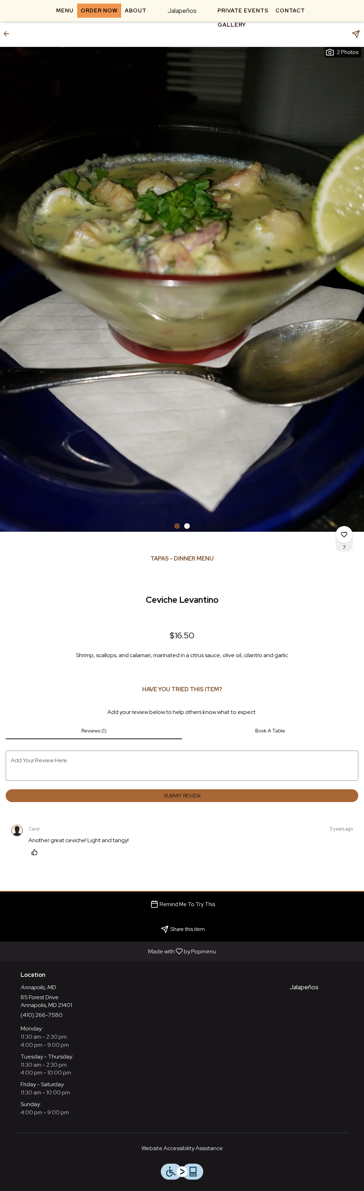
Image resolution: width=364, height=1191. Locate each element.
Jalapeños (301, 990)
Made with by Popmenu (110, 951)
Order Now (99, 10)
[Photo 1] (177, 526)
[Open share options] (356, 34)
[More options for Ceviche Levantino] (344, 534)
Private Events (243, 10)
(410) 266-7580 (42, 1015)
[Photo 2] (187, 526)
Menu (65, 10)
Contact (290, 10)
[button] (8, 33)
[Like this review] (36, 852)
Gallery (232, 24)
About (135, 10)
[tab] (94, 730)
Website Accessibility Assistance (182, 1148)
